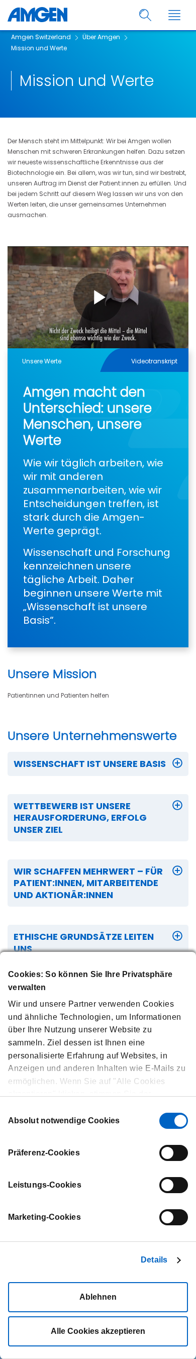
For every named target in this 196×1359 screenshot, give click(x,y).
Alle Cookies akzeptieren (98, 1331)
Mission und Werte (39, 48)
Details (154, 1259)
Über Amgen (101, 37)
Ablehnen (98, 1297)
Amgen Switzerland (41, 37)
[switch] (173, 1153)
